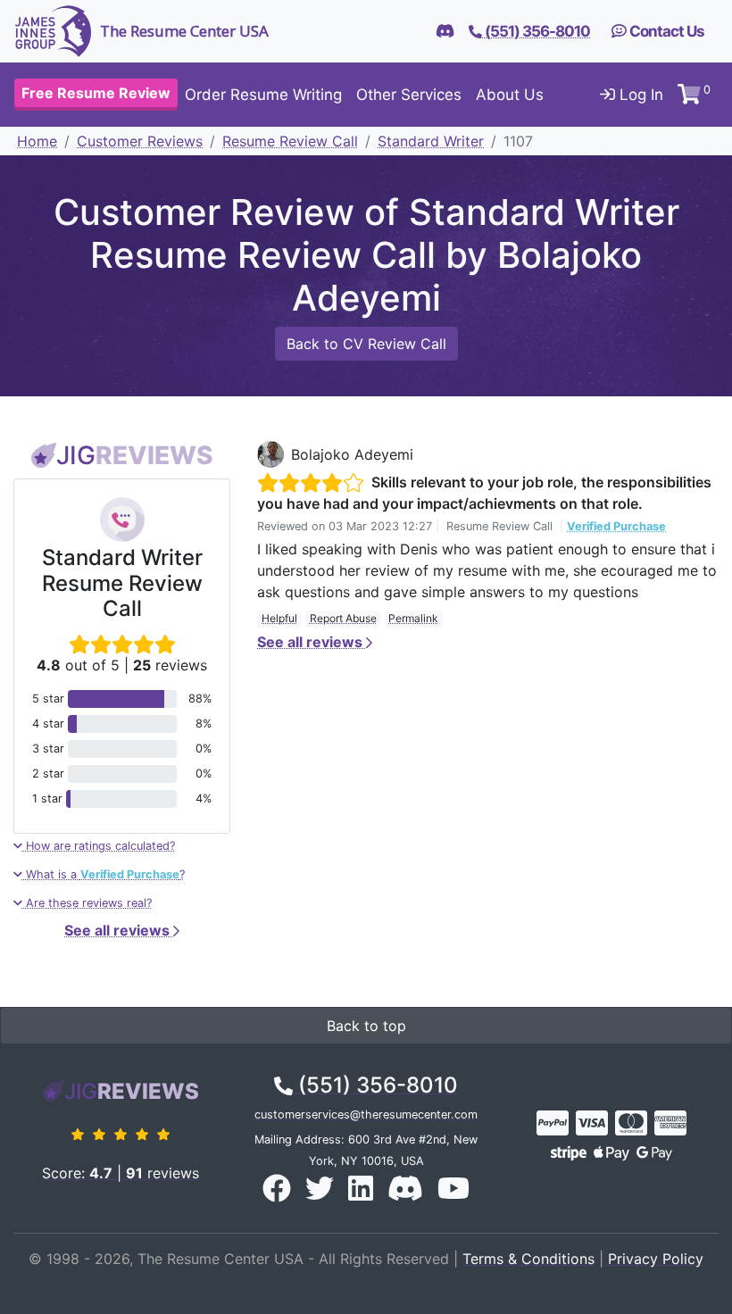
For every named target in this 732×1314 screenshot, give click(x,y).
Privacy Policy (655, 1259)
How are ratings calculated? (98, 845)
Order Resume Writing (263, 95)
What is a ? (103, 874)
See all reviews (118, 930)
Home (37, 141)
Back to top (366, 1026)
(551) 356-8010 (375, 1085)
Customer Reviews (140, 141)
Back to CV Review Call (366, 344)
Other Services (409, 95)
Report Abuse (343, 618)
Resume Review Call (290, 141)
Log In (639, 95)
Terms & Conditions (528, 1259)
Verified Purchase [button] (616, 526)
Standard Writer (431, 141)
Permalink (413, 618)
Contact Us (665, 31)
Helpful (279, 618)
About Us (510, 95)
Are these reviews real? (87, 903)
